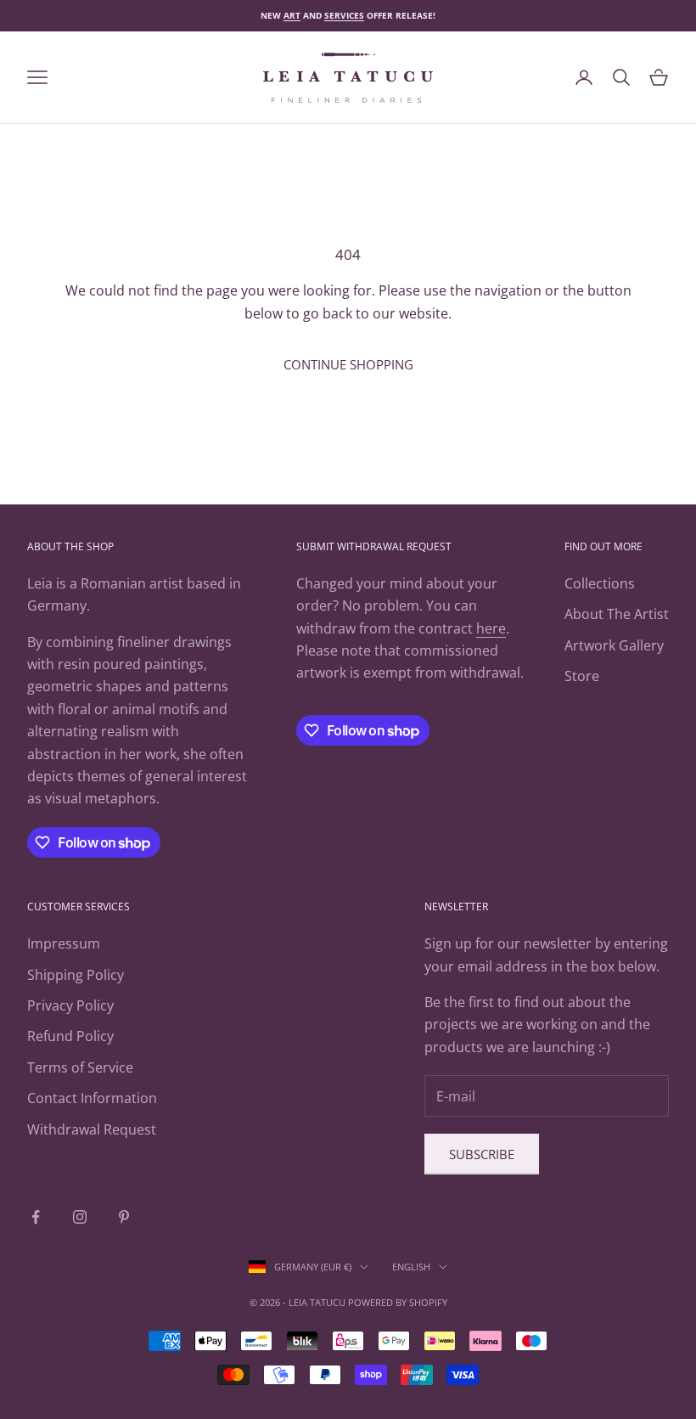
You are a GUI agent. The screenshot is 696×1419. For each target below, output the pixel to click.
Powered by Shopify (397, 1302)
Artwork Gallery (614, 645)
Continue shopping (348, 364)
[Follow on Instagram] (79, 1216)
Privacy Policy (70, 1005)
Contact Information (92, 1098)
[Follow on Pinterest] (123, 1216)
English (411, 1266)
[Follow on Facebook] (35, 1216)
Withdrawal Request (91, 1129)
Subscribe (481, 1154)
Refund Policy (70, 1036)
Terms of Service (80, 1067)
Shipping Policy (75, 975)
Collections (599, 583)
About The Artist (616, 614)
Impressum (63, 943)
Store (581, 676)
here (491, 628)
